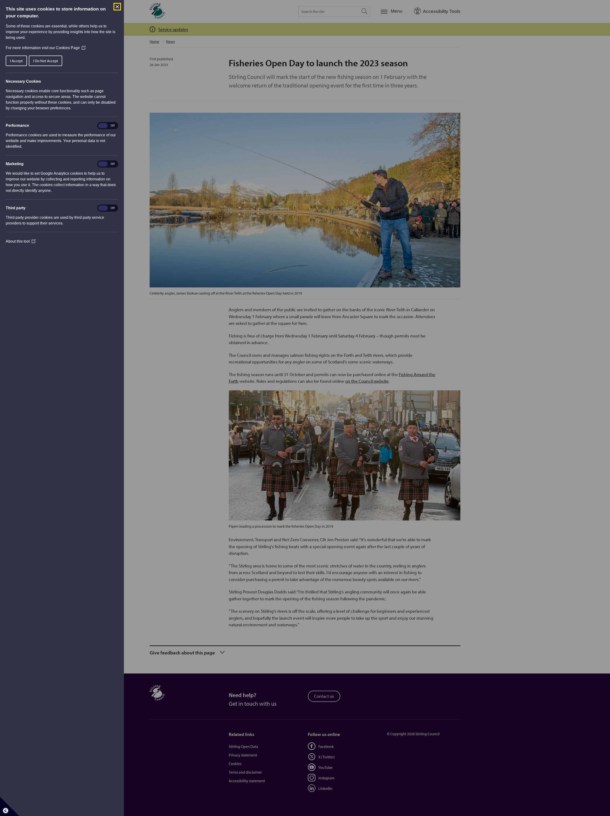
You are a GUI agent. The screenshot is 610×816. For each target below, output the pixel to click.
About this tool (21, 241)
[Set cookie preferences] (9, 806)
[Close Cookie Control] (117, 7)
